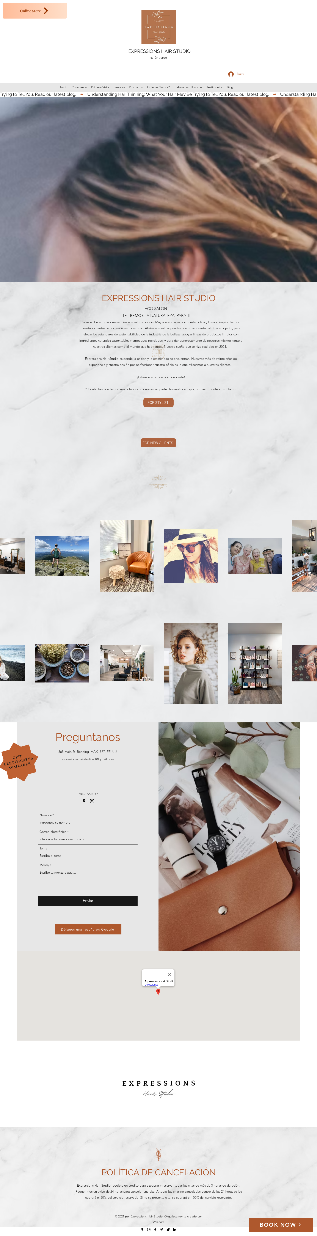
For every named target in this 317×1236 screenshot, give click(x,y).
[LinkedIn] (175, 1229)
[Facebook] (155, 1229)
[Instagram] (92, 801)
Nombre (45, 815)
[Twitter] (168, 1229)
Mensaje (45, 864)
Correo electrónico (52, 831)
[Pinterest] (162, 1229)
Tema (43, 848)
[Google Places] (84, 801)
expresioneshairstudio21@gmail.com (88, 759)
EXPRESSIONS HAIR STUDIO (159, 51)
